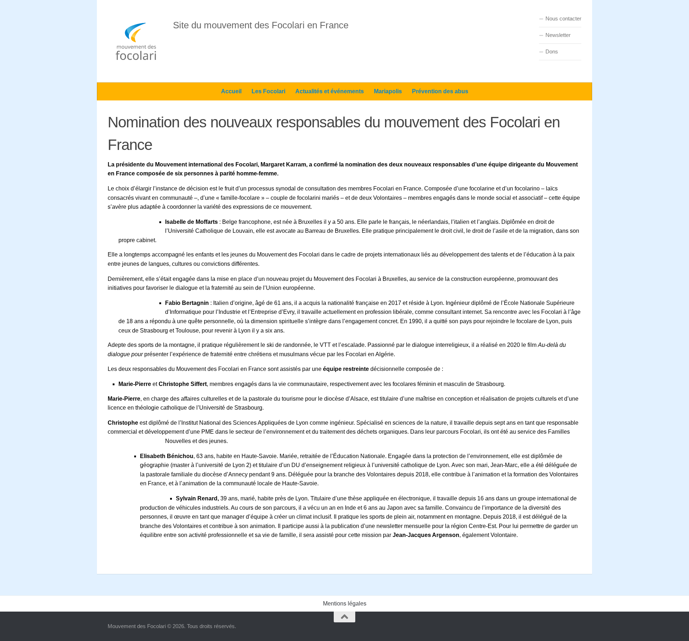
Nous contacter (563, 18)
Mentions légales (344, 603)
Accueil (231, 91)
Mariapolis (388, 91)
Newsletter (558, 35)
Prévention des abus (440, 91)
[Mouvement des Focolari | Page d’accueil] (137, 41)
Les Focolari (268, 91)
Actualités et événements (329, 91)
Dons (551, 51)
